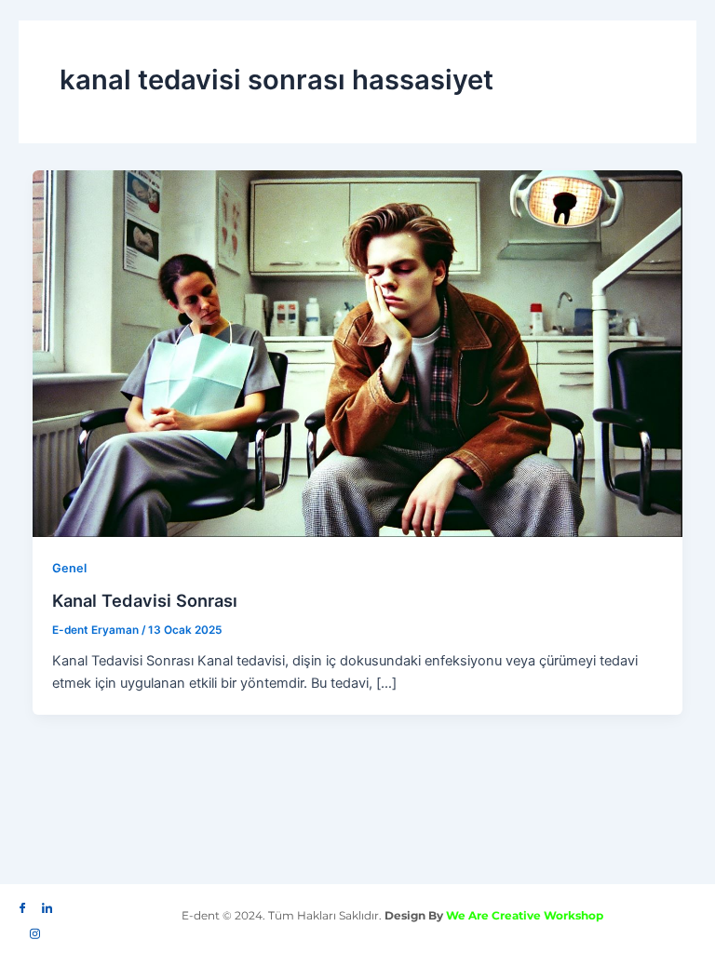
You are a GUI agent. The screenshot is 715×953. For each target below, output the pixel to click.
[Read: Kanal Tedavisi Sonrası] (358, 352)
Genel (69, 568)
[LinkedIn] (46, 903)
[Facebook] (22, 903)
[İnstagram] (34, 928)
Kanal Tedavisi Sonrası (144, 600)
